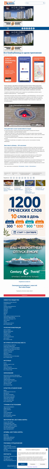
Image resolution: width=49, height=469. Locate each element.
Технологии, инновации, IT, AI (10, 318)
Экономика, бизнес (8, 307)
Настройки (42, 464)
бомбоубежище (35, 174)
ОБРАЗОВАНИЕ (8, 373)
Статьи (5, 305)
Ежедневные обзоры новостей (10, 302)
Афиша (5, 390)
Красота (5, 313)
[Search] (43, 3)
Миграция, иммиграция (8, 331)
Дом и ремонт (6, 338)
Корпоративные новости (9, 323)
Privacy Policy (30, 466)
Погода (5, 321)
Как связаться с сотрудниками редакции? (12, 450)
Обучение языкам (7, 383)
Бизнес (5, 362)
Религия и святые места (9, 350)
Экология (6, 310)
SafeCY (35, 173)
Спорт (5, 314)
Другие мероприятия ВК (9, 429)
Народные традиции (8, 351)
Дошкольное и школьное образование (12, 375)
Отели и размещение (8, 412)
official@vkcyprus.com (8, 459)
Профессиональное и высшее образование (13, 376)
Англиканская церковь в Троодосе (18, 189)
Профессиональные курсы (9, 379)
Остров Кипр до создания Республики (12, 347)
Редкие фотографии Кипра (9, 346)
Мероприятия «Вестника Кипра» (15, 420)
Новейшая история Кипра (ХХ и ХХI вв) (12, 349)
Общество (23, 173)
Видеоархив (6, 435)
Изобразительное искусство (10, 391)
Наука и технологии (8, 367)
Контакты (7, 454)
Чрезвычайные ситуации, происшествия (12, 316)
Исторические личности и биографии (11, 356)
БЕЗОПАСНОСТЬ (39, 173)
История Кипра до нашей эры (10, 345)
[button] (46, 449)
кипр (39, 174)
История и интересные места (15, 342)
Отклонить (32, 464)
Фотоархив (6, 434)
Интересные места (7, 354)
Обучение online (7, 378)
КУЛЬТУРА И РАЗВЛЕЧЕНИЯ (13, 388)
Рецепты (5, 411)
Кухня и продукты (7, 409)
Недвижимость (7, 334)
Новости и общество (11, 300)
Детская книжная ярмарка (9, 427)
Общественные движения (9, 397)
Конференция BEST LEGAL (9, 423)
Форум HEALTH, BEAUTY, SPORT (10, 424)
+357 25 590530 (7, 457)
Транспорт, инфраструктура (9, 317)
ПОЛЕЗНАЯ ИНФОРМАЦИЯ (12, 327)
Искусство (6, 365)
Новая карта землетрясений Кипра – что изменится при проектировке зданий (30, 190)
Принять (23, 464)
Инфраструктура (7, 408)
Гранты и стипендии (8, 382)
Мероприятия (6, 393)
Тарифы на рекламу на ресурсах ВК (11, 448)
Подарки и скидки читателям (10, 446)
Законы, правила (7, 329)
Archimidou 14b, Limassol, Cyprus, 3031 (11, 456)
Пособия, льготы (7, 335)
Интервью (7, 360)
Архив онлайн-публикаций (9, 437)
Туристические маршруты (9, 406)
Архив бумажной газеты (9, 438)
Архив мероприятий (8, 439)
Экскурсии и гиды (7, 413)
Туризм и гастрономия (12, 404)
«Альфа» (26, 166)
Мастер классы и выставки (9, 395)
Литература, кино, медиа (9, 398)
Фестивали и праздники (9, 394)
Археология (6, 353)
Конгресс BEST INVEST (8, 422)
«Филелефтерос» (32, 166)
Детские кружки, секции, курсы (10, 380)
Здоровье (6, 311)
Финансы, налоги (7, 332)
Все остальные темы (8, 324)
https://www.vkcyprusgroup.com (10, 460)
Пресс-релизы (7, 320)
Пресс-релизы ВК (7, 445)
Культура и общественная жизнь (10, 368)
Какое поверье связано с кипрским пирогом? (8, 189)
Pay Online (6, 449)
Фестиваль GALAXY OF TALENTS (10, 426)
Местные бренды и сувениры (10, 415)
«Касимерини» (21, 166)
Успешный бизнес (7, 303)
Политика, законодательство (10, 306)
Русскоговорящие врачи (9, 336)
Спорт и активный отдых (9, 400)
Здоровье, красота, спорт (9, 364)
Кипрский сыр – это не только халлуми (40, 189)
